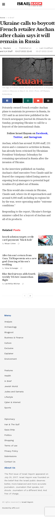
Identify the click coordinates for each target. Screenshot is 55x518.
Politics (8, 435)
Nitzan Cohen (10, 244)
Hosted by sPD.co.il (10, 508)
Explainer (8, 353)
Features (8, 370)
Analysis (8, 321)
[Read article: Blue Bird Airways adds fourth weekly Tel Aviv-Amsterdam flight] (45, 277)
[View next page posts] (30, 296)
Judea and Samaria (13, 391)
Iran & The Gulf (12, 424)
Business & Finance (13, 337)
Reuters (7, 48)
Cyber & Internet (12, 402)
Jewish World (11, 386)
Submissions (10, 456)
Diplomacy (10, 419)
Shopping (9, 440)
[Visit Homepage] (29, 4)
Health (7, 375)
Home (2, 18)
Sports (7, 407)
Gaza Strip (9, 430)
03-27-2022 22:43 (23, 51)
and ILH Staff (6, 51)
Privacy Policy (11, 451)
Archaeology (10, 327)
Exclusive (8, 348)
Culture (7, 343)
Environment (10, 359)
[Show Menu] (3, 4)
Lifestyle (8, 397)
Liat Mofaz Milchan (12, 284)
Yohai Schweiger (11, 268)
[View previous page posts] (25, 296)
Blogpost (8, 332)
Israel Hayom (27, 502)
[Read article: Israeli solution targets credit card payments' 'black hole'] (45, 240)
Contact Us (9, 461)
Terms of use (10, 445)
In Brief (11, 18)
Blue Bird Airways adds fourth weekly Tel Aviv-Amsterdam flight (18, 276)
